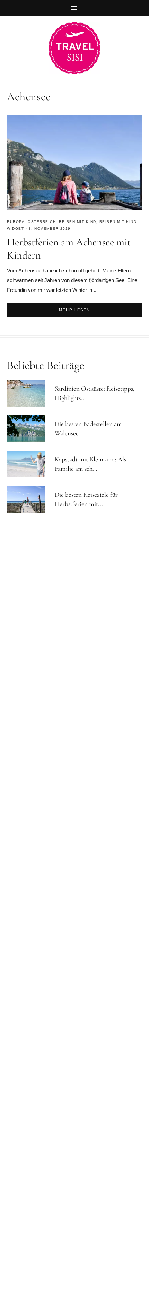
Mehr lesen (74, 310)
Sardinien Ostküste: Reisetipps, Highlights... (94, 393)
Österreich (42, 222)
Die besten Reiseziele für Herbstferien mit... (86, 499)
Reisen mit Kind (77, 222)
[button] (74, 8)
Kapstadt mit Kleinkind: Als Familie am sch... (90, 463)
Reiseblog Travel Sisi (74, 48)
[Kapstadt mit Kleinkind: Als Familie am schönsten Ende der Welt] (29, 464)
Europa (16, 222)
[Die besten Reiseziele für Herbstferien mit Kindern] (29, 499)
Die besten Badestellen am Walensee (88, 428)
